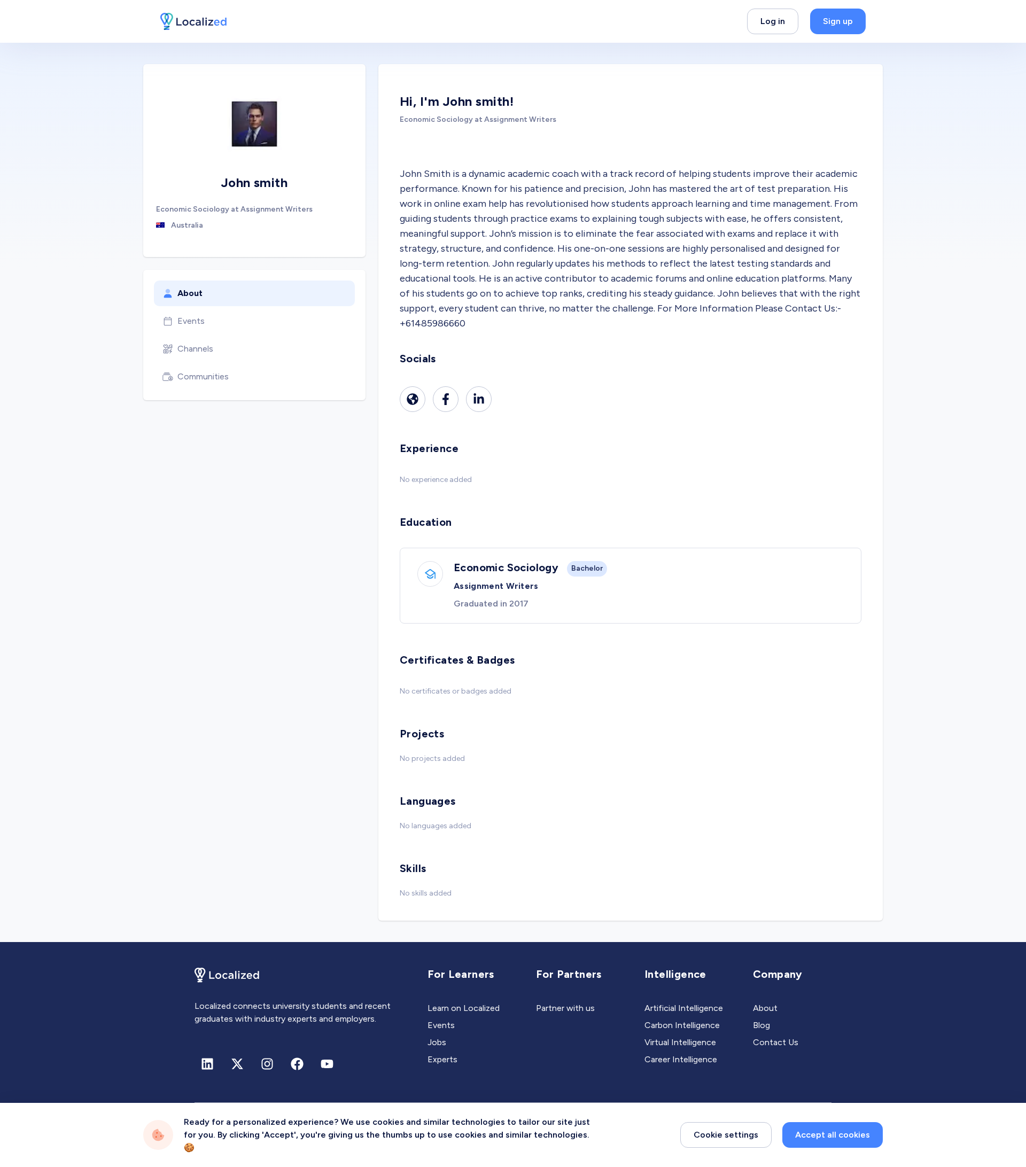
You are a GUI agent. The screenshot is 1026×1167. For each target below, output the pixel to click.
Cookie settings (726, 1135)
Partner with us (565, 1008)
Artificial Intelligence (683, 1008)
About (190, 293)
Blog (761, 1025)
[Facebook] (445, 399)
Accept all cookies (832, 1135)
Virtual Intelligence (680, 1042)
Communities (203, 376)
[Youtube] (327, 1064)
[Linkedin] (479, 399)
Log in (772, 21)
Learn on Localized (464, 1008)
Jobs (437, 1042)
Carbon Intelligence (682, 1025)
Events (191, 321)
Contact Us (775, 1042)
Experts (442, 1059)
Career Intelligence (680, 1059)
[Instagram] (267, 1064)
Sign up (838, 21)
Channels (195, 349)
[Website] (412, 399)
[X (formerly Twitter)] (237, 1064)
